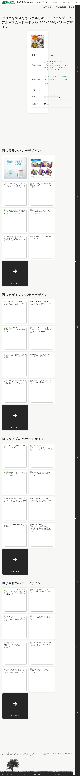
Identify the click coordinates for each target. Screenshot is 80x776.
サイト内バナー (50, 79)
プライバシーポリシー (23, 774)
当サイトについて (7, 774)
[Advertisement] (37, 9)
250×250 (62, 76)
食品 (46, 83)
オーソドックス (50, 76)
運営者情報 (37, 774)
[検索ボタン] (76, 2)
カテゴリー (48, 7)
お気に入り (42, 2)
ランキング (73, 7)
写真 (66, 79)
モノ (60, 79)
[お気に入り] (45, 104)
